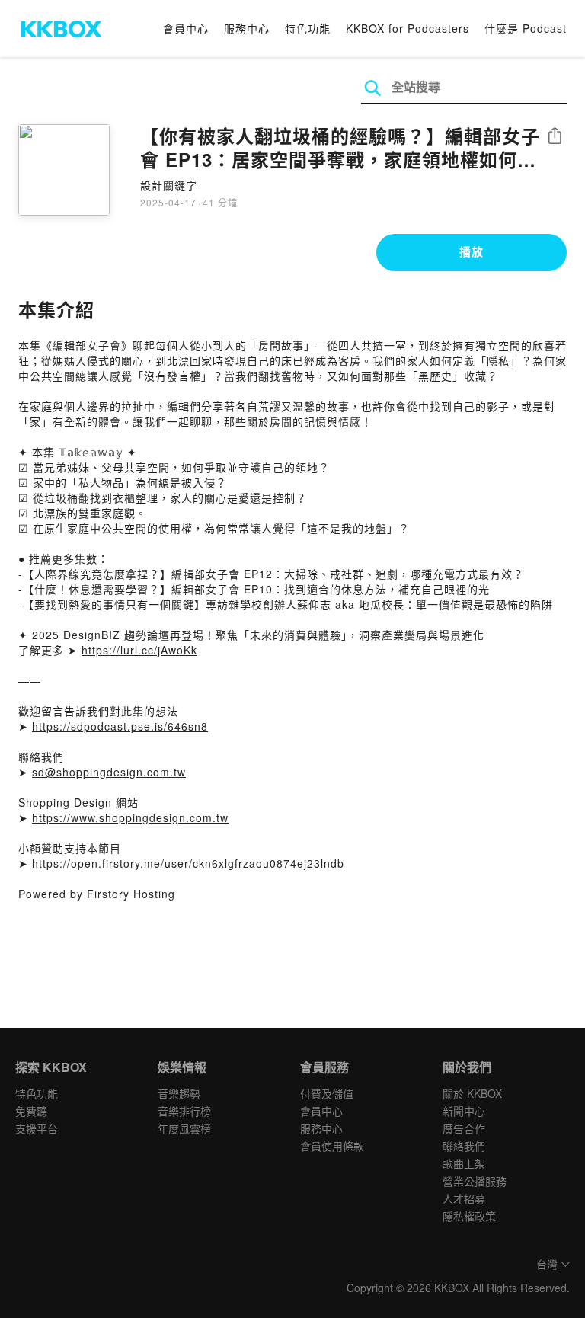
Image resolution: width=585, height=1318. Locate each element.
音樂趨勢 (179, 1093)
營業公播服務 (475, 1180)
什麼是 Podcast (525, 28)
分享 (554, 137)
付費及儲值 (326, 1093)
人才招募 (464, 1198)
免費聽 (31, 1110)
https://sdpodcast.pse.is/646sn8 (120, 726)
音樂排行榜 (184, 1110)
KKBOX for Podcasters (407, 28)
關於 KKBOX (472, 1093)
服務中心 (247, 28)
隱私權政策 (469, 1216)
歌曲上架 (464, 1163)
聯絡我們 (464, 1145)
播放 (471, 251)
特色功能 (308, 28)
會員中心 (186, 28)
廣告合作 (464, 1128)
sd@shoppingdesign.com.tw (109, 771)
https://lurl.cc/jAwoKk (139, 649)
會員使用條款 (332, 1145)
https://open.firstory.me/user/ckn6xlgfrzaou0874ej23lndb (188, 863)
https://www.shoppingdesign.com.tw (130, 817)
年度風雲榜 (184, 1128)
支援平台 (36, 1128)
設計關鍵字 (168, 185)
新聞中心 (464, 1110)
